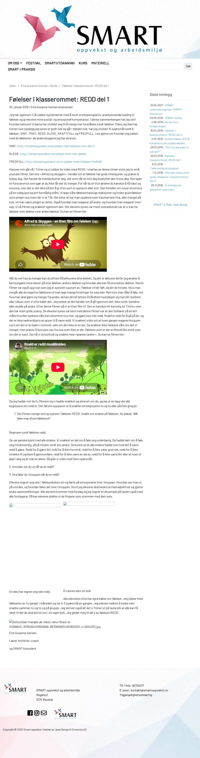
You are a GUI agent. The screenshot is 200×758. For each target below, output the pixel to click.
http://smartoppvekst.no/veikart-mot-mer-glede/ (53, 153)
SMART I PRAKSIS (21, 69)
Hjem (12, 85)
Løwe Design (61, 729)
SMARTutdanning (60, 63)
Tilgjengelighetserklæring (136, 695)
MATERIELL (100, 63)
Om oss (13, 63)
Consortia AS (79, 729)
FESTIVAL (33, 63)
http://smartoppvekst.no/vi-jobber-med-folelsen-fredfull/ (64, 161)
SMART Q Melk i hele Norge (170, 204)
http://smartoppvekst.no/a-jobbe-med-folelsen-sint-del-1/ (56, 146)
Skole (53, 85)
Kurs (83, 63)
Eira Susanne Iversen (34, 85)
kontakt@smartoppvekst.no (149, 690)
